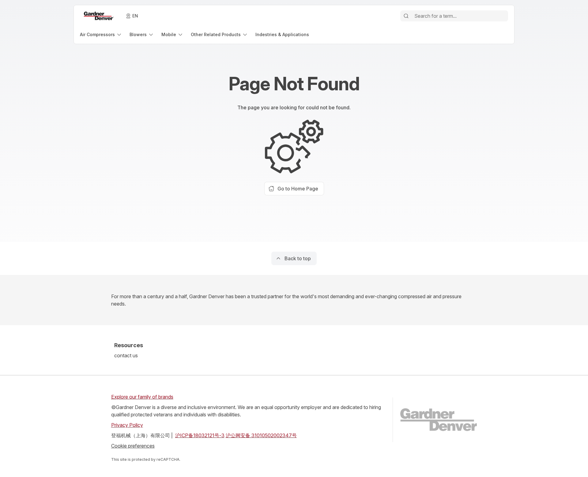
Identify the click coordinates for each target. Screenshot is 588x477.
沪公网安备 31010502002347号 (261, 435)
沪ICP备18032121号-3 (199, 435)
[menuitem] (101, 34)
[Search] (406, 15)
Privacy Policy (127, 425)
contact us (126, 355)
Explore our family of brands (142, 397)
